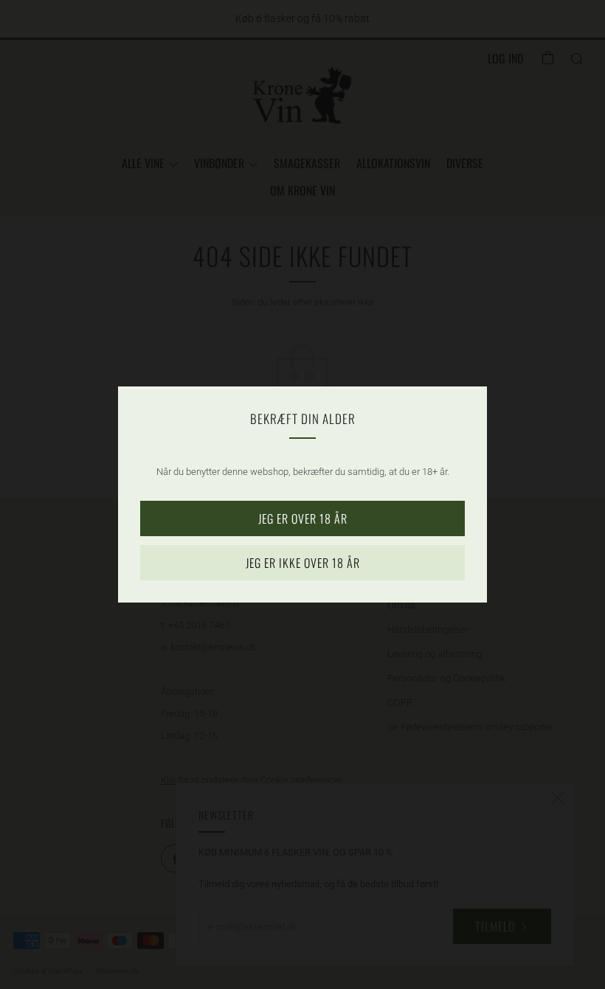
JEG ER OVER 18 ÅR (303, 518)
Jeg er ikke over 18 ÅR (303, 563)
